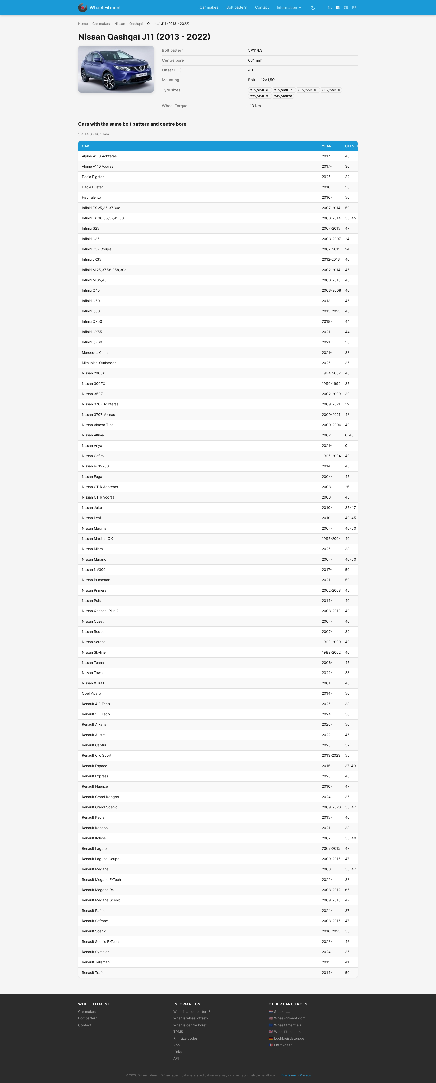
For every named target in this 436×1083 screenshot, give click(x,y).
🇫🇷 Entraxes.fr (280, 1045)
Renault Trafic (93, 972)
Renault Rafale (93, 910)
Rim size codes (185, 1038)
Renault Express (95, 776)
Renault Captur (94, 745)
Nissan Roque (93, 631)
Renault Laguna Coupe (100, 859)
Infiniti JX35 (91, 259)
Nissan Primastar (96, 580)
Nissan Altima (93, 435)
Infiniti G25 (90, 228)
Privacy (305, 1075)
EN (338, 7)
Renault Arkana (94, 724)
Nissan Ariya (92, 445)
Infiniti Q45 (91, 290)
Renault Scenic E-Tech (100, 941)
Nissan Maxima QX (97, 538)
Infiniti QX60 (92, 342)
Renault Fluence (95, 786)
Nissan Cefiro (93, 456)
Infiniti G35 (91, 239)
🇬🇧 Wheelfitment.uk (285, 1032)
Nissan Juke (92, 507)
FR (354, 7)
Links (177, 1052)
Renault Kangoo (95, 828)
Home (83, 24)
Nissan (119, 24)
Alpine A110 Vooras (97, 166)
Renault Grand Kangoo (100, 797)
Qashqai (136, 24)
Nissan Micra (92, 549)
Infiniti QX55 (92, 332)
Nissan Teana (93, 662)
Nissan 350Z (92, 394)
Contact (262, 7)
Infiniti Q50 (91, 301)
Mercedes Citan (95, 352)
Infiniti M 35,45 (94, 280)
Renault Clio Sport (96, 755)
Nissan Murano (94, 559)
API (176, 1058)
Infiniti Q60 (91, 311)
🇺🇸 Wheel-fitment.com (287, 1018)
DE (346, 7)
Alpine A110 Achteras (99, 156)
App (176, 1045)
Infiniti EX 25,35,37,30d (101, 208)
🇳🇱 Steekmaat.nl (282, 1012)
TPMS (178, 1032)
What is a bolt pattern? (191, 1012)
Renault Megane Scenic (101, 900)
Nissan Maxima (94, 528)
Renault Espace (94, 766)
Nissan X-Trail (93, 683)
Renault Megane (95, 869)
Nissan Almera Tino (97, 425)
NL (330, 7)
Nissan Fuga (92, 476)
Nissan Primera (94, 590)
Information (287, 7)
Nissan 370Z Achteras (100, 404)
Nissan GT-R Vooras (98, 497)
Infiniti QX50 (92, 321)
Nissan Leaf (91, 518)
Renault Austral (94, 735)
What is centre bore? (190, 1025)
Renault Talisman (96, 962)
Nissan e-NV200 (95, 466)
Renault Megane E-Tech (101, 879)
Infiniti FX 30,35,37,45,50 (103, 218)
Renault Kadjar (94, 817)
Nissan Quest (93, 621)
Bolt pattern (236, 7)
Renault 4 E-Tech (96, 703)
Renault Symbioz (96, 952)
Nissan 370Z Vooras (98, 414)
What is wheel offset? (190, 1018)
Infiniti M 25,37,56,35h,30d (104, 270)
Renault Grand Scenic (99, 807)
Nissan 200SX (93, 373)
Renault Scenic (94, 931)
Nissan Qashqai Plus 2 (100, 611)
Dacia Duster (92, 187)
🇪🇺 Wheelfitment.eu (285, 1025)
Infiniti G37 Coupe (96, 249)
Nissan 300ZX (93, 383)
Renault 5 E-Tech (96, 714)
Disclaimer (289, 1075)
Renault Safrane (95, 921)
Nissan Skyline (94, 652)
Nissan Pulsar (93, 600)
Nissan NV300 (94, 569)
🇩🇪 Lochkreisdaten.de (286, 1038)
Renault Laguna (94, 848)
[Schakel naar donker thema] (313, 7)
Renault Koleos (94, 838)
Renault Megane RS (98, 890)
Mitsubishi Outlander (99, 363)
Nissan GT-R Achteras (100, 487)
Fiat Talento (91, 197)
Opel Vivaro (91, 693)
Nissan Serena (93, 642)
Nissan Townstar (95, 672)
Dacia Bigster (93, 176)
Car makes (209, 7)
